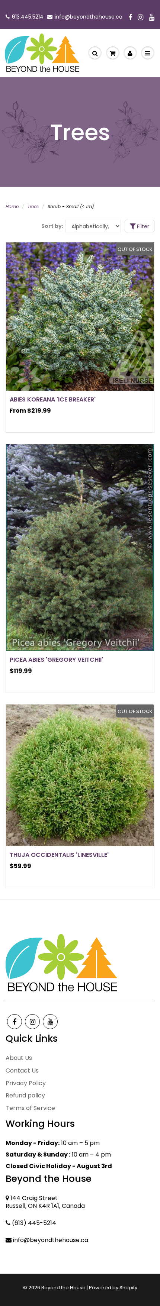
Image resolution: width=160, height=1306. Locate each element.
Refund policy (25, 1095)
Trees (33, 206)
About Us (19, 1058)
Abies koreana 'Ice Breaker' (53, 399)
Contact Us (22, 1070)
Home (12, 206)
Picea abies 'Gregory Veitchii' (56, 659)
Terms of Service (30, 1108)
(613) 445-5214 (34, 1223)
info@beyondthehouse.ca (88, 16)
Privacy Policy (26, 1083)
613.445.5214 (28, 16)
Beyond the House (63, 1287)
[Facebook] (130, 18)
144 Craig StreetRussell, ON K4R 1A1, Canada (45, 1202)
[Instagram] (140, 18)
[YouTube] (151, 18)
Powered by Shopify (113, 1287)
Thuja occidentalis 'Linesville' (59, 855)
